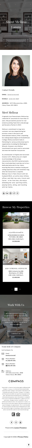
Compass (10, 389)
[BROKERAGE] (10, 193)
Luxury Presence (20, 428)
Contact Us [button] (16, 333)
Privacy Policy (23, 437)
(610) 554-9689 (14, 99)
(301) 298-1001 (11, 365)
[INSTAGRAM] (17, 193)
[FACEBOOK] (14, 193)
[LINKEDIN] (7, 193)
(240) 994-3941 (11, 360)
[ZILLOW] (3, 193)
